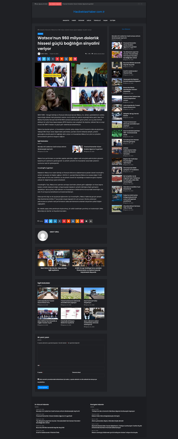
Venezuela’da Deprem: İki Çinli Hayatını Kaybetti (131, 80)
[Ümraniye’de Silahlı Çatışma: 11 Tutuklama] (117, 170)
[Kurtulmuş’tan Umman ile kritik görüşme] (117, 142)
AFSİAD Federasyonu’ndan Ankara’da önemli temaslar (129, 151)
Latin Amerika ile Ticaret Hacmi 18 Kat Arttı (46, 302)
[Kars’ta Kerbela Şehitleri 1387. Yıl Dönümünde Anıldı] (117, 133)
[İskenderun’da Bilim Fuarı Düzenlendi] (117, 189)
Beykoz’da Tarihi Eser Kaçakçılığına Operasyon (130, 161)
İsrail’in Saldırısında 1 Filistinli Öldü (130, 72)
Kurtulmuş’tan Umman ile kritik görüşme (131, 141)
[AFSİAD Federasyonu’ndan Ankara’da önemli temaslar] (117, 150)
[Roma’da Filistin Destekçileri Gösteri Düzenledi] (117, 90)
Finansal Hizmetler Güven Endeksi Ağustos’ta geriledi (129, 45)
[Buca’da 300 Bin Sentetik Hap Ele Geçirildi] (117, 65)
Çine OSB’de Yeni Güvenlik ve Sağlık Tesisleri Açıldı (47, 322)
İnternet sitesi (76, 372)
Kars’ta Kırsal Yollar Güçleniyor (90, 302)
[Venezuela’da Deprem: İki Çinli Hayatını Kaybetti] (117, 81)
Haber (74, 20)
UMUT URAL (44, 53)
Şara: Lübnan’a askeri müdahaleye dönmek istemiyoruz (91, 322)
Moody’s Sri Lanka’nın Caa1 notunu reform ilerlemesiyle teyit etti (126, 37)
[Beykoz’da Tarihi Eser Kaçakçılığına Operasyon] (117, 161)
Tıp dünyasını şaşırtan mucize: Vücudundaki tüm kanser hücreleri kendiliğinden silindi (87, 4)
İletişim (112, 20)
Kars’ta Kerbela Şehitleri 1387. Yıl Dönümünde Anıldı (131, 133)
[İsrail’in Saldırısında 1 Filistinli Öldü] (117, 73)
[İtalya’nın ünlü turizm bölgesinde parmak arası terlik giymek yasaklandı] (117, 197)
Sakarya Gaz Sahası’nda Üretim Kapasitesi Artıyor (131, 98)
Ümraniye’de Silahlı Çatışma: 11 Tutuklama (131, 169)
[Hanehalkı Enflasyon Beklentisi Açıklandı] (71, 313)
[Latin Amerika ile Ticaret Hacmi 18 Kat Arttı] (48, 293)
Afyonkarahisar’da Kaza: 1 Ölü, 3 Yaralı (131, 207)
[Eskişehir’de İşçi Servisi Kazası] (117, 116)
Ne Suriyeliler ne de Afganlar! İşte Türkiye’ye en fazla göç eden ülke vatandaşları (131, 179)
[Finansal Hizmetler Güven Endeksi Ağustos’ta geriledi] (77, 148)
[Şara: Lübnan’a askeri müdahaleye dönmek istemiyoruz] (94, 313)
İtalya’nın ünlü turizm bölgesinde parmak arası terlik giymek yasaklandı (130, 198)
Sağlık (89, 20)
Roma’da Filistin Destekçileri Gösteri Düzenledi (130, 89)
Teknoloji (97, 20)
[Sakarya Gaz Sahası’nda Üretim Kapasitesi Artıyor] (117, 99)
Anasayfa (66, 20)
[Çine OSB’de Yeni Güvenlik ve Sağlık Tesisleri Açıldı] (48, 313)
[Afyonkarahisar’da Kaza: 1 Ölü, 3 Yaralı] (117, 208)
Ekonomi (81, 20)
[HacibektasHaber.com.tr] (89, 11)
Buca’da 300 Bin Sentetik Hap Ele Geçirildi (131, 64)
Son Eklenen (126, 29)
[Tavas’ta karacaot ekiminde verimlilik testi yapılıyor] (71, 293)
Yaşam (105, 20)
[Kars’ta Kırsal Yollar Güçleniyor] (94, 293)
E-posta (40, 372)
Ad (39, 365)
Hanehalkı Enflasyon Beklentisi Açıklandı (67, 322)
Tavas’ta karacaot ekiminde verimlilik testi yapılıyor (70, 302)
